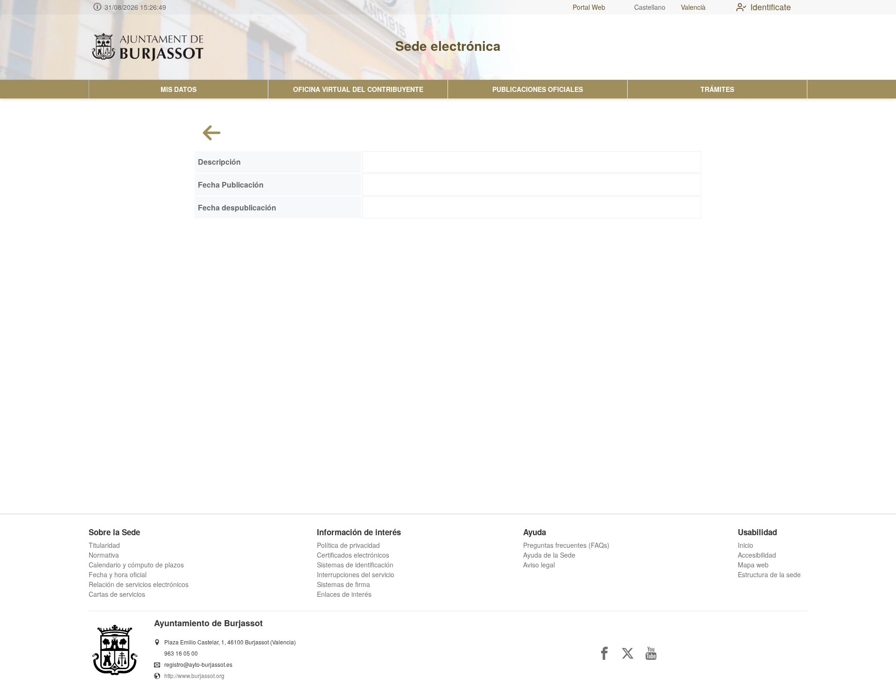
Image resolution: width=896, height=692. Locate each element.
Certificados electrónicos (353, 554)
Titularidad (104, 545)
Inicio (745, 545)
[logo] (147, 47)
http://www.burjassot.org (194, 675)
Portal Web (589, 7)
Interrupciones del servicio (355, 574)
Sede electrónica (448, 45)
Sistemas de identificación (355, 564)
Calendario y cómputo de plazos (136, 564)
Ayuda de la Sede (549, 554)
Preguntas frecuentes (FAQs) (566, 545)
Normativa (104, 554)
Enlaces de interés (344, 594)
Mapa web (753, 564)
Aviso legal (539, 564)
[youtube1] (651, 653)
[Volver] (212, 133)
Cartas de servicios (117, 594)
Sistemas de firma (343, 584)
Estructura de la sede (769, 574)
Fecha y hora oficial (118, 574)
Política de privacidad (348, 545)
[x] (627, 653)
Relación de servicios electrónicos (139, 584)
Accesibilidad (757, 554)
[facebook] (604, 653)
